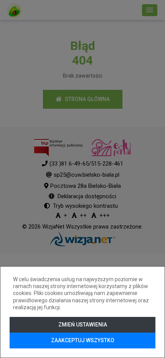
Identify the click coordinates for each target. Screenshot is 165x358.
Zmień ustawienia (82, 325)
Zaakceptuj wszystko (82, 340)
